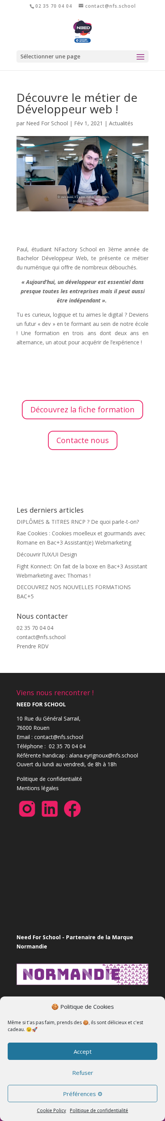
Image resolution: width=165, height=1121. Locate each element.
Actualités (121, 123)
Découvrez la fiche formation (82, 409)
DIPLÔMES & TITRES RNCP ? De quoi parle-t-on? (77, 521)
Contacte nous (82, 440)
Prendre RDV (32, 646)
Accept (83, 1051)
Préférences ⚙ (82, 1094)
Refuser (82, 1072)
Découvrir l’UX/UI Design (46, 554)
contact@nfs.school (41, 637)
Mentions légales (37, 788)
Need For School (47, 123)
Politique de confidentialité (99, 1110)
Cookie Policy (51, 1110)
